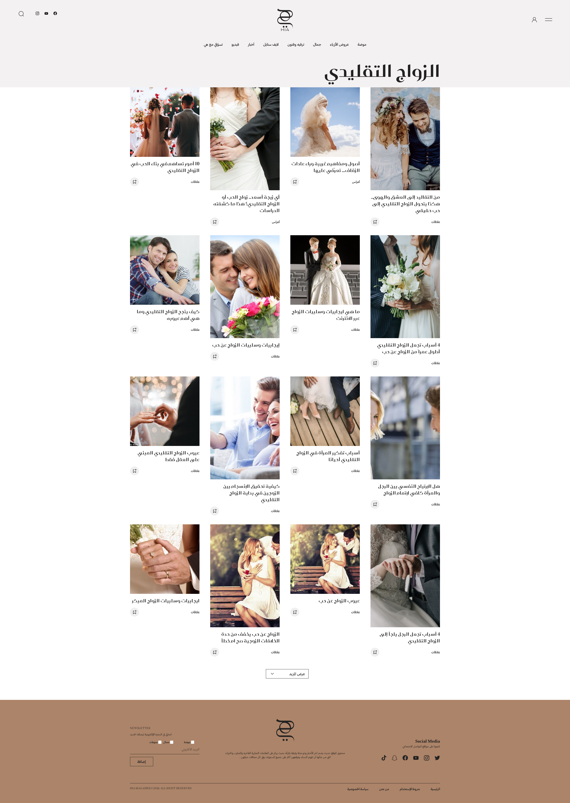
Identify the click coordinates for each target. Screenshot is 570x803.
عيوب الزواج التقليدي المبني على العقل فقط (169, 456)
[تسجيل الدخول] (534, 19)
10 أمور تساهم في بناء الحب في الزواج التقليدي (165, 166)
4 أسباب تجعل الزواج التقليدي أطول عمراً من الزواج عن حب (408, 348)
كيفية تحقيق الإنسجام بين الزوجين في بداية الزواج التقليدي (251, 493)
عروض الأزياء (339, 44)
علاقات (435, 222)
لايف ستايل (271, 44)
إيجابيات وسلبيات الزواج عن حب (246, 345)
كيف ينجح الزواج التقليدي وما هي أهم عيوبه (168, 314)
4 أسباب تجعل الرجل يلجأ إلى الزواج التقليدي (410, 637)
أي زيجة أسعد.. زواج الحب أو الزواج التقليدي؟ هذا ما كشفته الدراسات (246, 204)
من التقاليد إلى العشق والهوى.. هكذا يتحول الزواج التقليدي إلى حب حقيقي (405, 204)
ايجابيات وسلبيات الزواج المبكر (166, 601)
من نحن (384, 789)
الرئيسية (435, 789)
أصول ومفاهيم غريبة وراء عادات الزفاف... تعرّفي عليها (325, 166)
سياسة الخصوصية (357, 789)
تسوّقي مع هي (213, 44)
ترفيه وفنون (295, 44)
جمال (317, 44)
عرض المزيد (297, 674)
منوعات (153, 742)
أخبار (251, 44)
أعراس (356, 182)
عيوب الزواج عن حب (339, 601)
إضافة (141, 761)
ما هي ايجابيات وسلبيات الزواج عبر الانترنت (326, 314)
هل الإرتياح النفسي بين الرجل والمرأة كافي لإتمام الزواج (409, 489)
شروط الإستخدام (410, 789)
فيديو (235, 44)
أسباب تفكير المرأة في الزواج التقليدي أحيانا (328, 456)
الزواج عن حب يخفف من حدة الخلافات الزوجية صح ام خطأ (250, 637)
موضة (362, 44)
